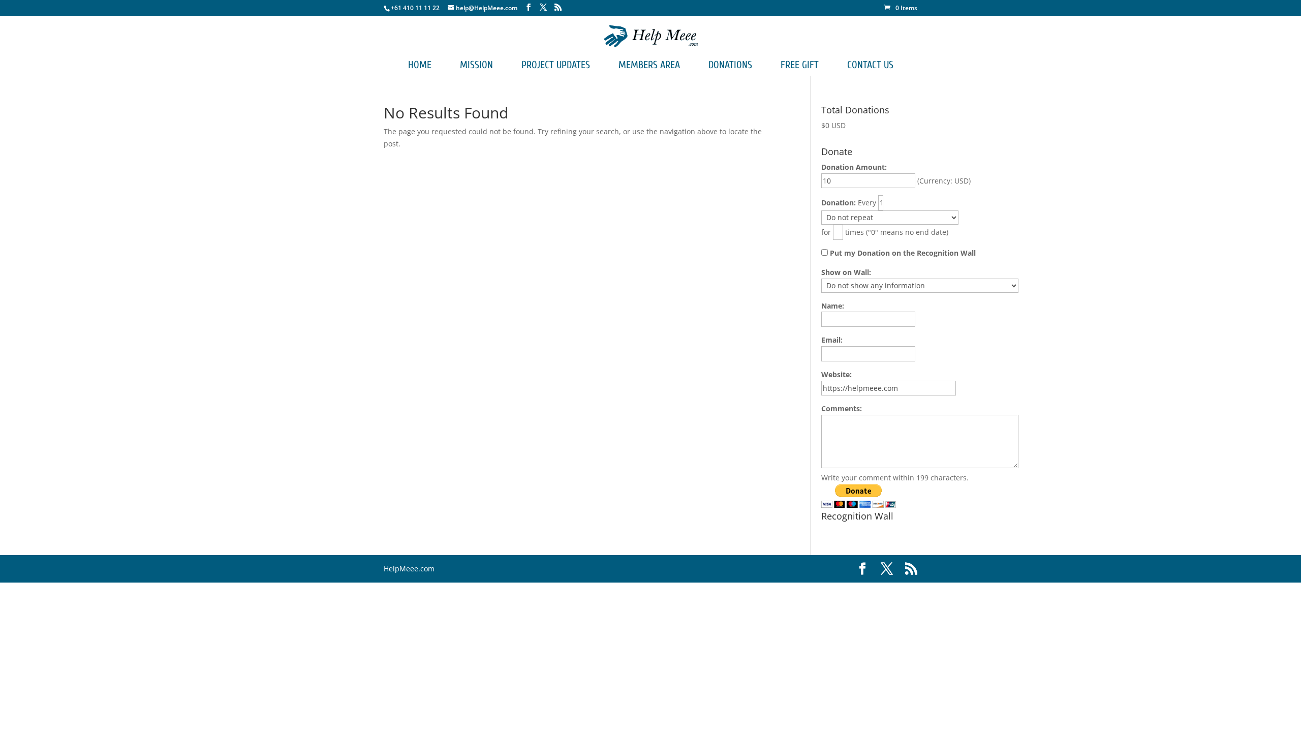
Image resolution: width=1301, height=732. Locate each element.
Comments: (841, 408)
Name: (832, 306)
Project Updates (555, 65)
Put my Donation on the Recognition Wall (902, 253)
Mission (476, 65)
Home (419, 65)
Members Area (649, 65)
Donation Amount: (854, 167)
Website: (836, 374)
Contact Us (870, 65)
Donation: (838, 202)
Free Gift (800, 65)
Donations (730, 65)
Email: (832, 340)
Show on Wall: (846, 272)
